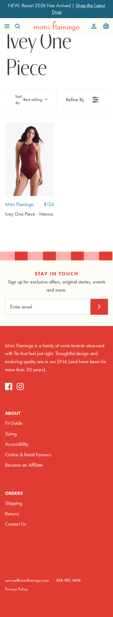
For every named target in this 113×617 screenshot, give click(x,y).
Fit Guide (13, 423)
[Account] (92, 26)
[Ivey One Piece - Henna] (29, 159)
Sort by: (28, 99)
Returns (12, 514)
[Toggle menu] (7, 26)
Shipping (13, 503)
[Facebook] (8, 386)
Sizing (11, 434)
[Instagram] (20, 386)
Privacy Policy (16, 589)
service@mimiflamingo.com (27, 580)
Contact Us (15, 524)
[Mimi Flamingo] (56, 26)
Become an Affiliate (24, 465)
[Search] (21, 26)
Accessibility (16, 444)
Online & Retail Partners (28, 455)
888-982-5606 (68, 580)
